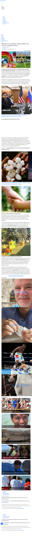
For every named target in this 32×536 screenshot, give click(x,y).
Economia (4, 21)
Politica (4, 17)
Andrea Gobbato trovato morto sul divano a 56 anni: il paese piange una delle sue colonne (20, 293)
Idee (3, 16)
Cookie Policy (7, 496)
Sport (4, 23)
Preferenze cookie (6, 494)
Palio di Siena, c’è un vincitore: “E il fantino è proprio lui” (11, 411)
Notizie (4, 48)
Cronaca (4, 19)
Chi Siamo (4, 491)
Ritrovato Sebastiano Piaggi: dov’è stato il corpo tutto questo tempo (13, 427)
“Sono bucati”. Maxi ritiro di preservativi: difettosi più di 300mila (20, 324)
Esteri (4, 18)
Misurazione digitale (6, 493)
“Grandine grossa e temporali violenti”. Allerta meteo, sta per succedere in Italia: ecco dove (16, 183)
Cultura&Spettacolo (6, 22)
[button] (2, 524)
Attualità (4, 20)
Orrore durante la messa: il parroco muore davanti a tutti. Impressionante (21, 385)
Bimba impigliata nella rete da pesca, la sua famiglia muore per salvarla (14, 489)
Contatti (4, 492)
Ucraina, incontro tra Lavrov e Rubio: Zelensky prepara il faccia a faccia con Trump (14, 115)
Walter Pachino (6, 47)
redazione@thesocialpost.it (21, 508)
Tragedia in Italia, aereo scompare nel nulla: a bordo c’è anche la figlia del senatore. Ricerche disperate (14, 458)
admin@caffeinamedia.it (5, 502)
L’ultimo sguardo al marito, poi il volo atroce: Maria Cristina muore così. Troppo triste (15, 473)
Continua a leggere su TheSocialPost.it (16, 275)
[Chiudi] (3, 8)
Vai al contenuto (2, 0)
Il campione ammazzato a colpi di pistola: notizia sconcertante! (20, 358)
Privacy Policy (3, 496)
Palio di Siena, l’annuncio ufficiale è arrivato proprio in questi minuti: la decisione (15, 442)
